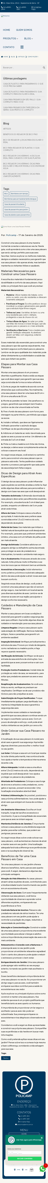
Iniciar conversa (24, 1159)
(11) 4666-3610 (6, 8)
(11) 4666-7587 (21, 8)
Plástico (5, 1058)
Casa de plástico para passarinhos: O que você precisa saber (23, 85)
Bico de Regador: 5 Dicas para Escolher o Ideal (23, 141)
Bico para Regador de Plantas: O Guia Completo (21, 149)
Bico (6, 194)
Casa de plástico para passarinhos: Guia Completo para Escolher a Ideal (22, 93)
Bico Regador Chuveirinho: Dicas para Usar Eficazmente (21, 175)
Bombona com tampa (19, 194)
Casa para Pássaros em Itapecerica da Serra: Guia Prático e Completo (21, 108)
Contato (8, 47)
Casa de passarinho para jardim (16, 210)
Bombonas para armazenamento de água (20, 199)
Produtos (9, 38)
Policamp (11, 235)
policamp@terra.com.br (25, 1124)
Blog (27, 38)
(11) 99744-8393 (36, 8)
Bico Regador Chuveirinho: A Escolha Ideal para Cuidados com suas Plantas (21, 157)
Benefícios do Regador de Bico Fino (20, 134)
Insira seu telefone (14, 1149)
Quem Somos (24, 30)
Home (6, 30)
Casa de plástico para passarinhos (17, 215)
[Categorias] (22, 47)
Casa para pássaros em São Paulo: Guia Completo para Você (22, 101)
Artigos (21, 57)
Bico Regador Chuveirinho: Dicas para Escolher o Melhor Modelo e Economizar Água (23, 166)
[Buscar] (44, 68)
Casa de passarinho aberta (14, 204)
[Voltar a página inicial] (24, 21)
